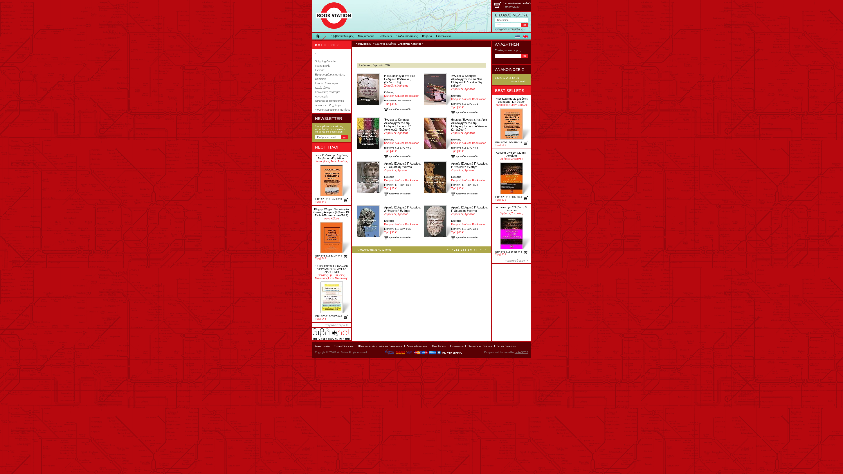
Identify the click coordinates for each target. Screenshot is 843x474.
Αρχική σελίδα (322, 346)
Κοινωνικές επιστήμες (327, 92)
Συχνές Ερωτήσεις (506, 346)
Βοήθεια (427, 36)
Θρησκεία (320, 79)
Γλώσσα (319, 70)
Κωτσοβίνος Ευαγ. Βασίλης (331, 158)
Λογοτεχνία (321, 96)
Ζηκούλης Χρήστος (399, 80)
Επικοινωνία (443, 36)
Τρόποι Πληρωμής (344, 346)
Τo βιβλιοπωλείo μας (341, 36)
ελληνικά (517, 36)
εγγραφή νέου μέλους (510, 29)
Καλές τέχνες (322, 87)
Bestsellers (385, 36)
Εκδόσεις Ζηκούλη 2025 (375, 65)
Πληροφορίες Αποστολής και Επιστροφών (380, 346)
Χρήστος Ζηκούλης (511, 155)
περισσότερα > (518, 81)
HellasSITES (521, 352)
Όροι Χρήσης (439, 346)
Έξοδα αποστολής (407, 36)
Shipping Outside (325, 61)
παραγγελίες (512, 7)
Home (319, 36)
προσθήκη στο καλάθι (347, 200)
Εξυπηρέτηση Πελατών (480, 346)
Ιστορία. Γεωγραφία (326, 83)
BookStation (332, 16)
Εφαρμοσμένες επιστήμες (330, 74)
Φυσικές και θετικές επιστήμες (332, 109)
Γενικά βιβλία (322, 65)
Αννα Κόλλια (331, 214)
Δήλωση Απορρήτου (417, 346)
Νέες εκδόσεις (366, 36)
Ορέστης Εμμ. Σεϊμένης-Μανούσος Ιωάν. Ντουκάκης (331, 272)
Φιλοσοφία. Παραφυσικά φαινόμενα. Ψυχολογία (329, 103)
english (525, 36)
